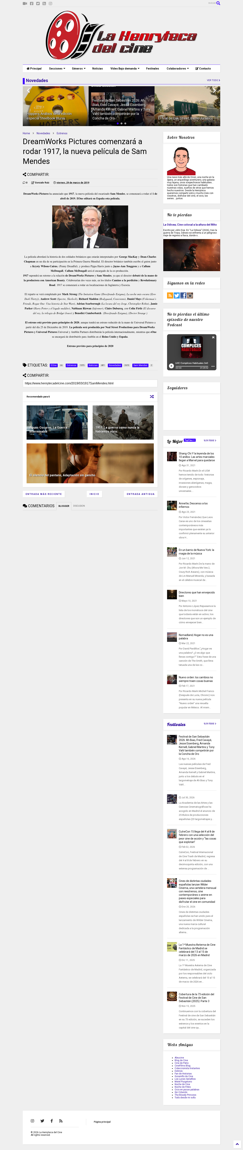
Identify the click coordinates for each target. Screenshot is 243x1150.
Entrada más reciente (44, 494)
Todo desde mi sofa (185, 1097)
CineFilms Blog (182, 1065)
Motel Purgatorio (183, 1081)
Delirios (179, 1071)
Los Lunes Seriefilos (185, 1079)
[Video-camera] (25, 3)
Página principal (102, 1122)
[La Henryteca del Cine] (121, 60)
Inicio (94, 494)
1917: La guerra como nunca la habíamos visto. (117, 429)
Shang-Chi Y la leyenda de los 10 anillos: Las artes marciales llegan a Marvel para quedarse (197, 457)
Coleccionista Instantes (187, 1068)
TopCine (189, 440)
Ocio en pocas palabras (187, 1089)
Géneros (77, 68)
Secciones (55, 68)
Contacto (205, 68)
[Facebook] (31, 3)
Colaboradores (176, 68)
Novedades (43, 133)
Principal (36, 68)
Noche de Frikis (183, 1087)
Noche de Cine (182, 1084)
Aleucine (179, 1057)
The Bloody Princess (185, 1095)
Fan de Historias (183, 1073)
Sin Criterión (181, 1092)
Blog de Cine (181, 1060)
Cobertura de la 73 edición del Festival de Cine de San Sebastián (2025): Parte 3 (196, 998)
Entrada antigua (141, 494)
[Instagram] (50, 3)
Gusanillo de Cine (184, 1076)
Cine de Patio (182, 1063)
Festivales (152, 68)
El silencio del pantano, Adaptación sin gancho (62, 475)
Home (26, 133)
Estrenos (62, 133)
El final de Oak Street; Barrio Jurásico (185, 118)
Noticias (97, 68)
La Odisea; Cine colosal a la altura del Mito (190, 224)
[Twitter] (38, 3)
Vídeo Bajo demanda (123, 68)
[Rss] (44, 3)
